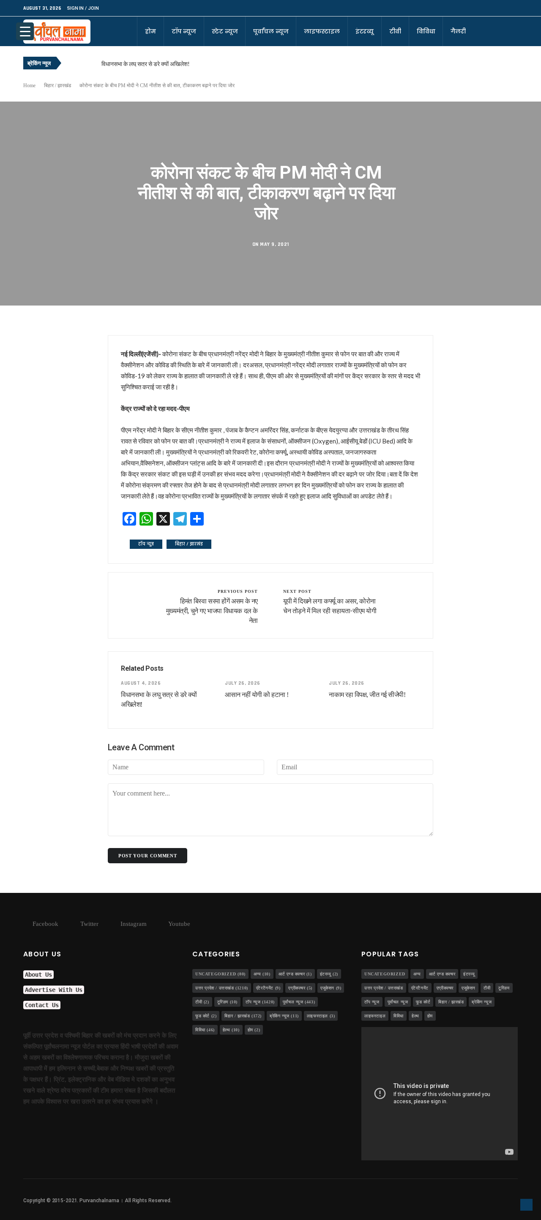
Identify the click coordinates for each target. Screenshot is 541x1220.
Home (29, 85)
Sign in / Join (82, 8)
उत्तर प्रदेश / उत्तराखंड (221, 988)
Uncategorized (220, 974)
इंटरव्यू (364, 31)
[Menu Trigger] (25, 31)
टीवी (395, 31)
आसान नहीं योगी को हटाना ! (257, 694)
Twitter (88, 923)
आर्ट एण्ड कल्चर (295, 974)
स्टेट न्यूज (225, 31)
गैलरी (458, 31)
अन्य (262, 974)
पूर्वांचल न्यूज (270, 31)
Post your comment (147, 855)
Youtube (178, 923)
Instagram (133, 923)
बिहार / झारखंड (57, 85)
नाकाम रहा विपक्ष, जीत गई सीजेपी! (367, 694)
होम (150, 31)
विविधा (426, 31)
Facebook (44, 923)
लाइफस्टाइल (321, 31)
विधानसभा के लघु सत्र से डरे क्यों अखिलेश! (145, 63)
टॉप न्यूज (184, 31)
